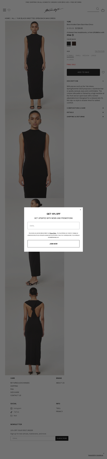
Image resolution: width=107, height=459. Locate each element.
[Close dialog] (80, 209)
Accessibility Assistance (95, 455)
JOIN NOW (53, 244)
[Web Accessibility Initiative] (106, 456)
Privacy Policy (53, 233)
